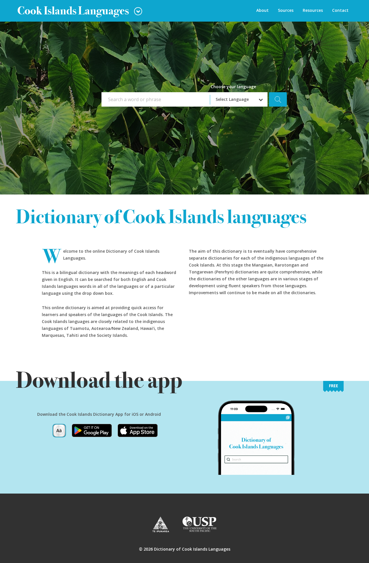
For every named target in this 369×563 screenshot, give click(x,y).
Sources (285, 10)
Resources (313, 10)
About (262, 10)
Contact (340, 10)
